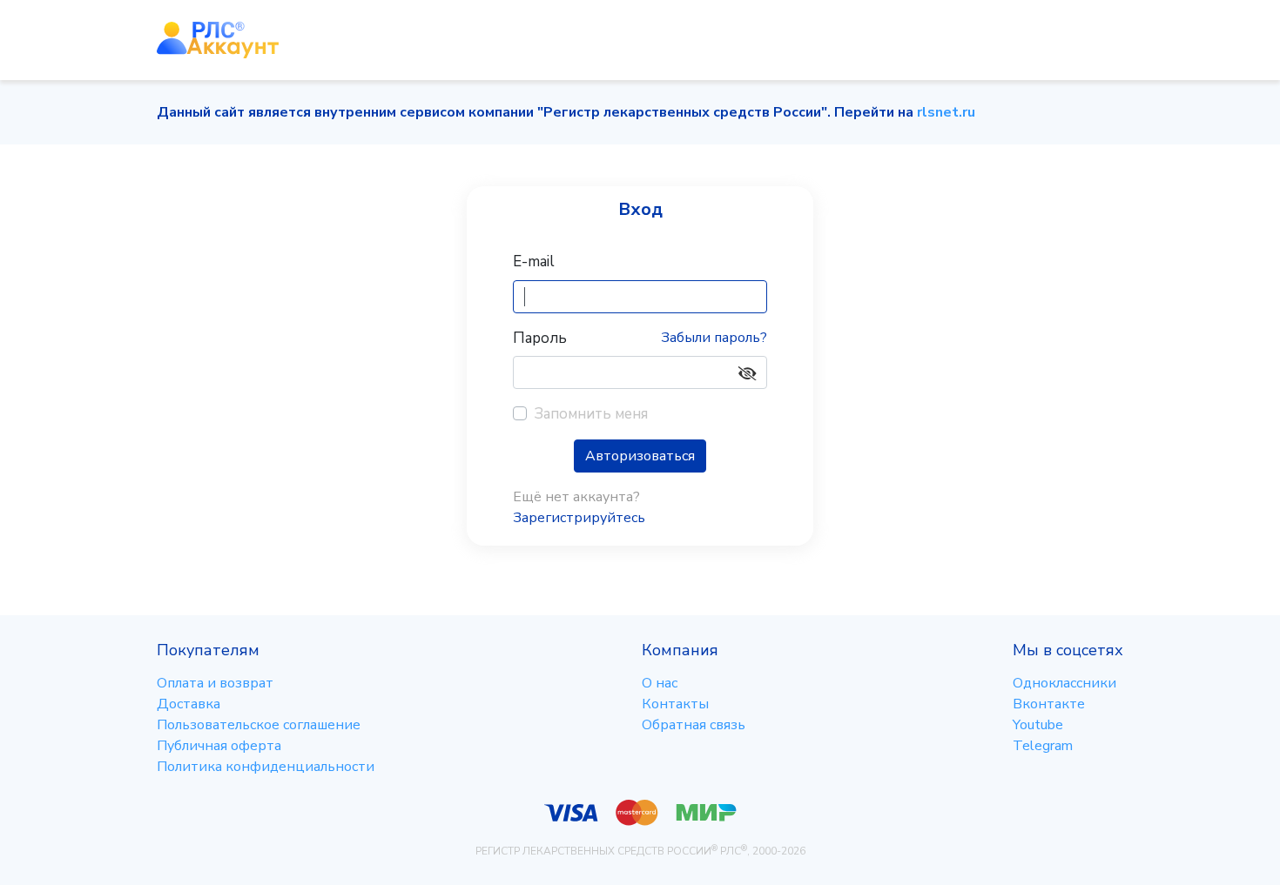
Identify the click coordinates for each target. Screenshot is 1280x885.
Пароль (540, 338)
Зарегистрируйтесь (579, 517)
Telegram (1043, 745)
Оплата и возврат (215, 683)
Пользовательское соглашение (258, 724)
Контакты (675, 704)
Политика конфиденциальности (265, 766)
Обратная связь (693, 724)
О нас (659, 683)
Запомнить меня (591, 414)
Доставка (188, 704)
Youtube (1038, 724)
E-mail (534, 261)
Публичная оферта (219, 745)
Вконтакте (1049, 704)
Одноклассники (1064, 683)
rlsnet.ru (946, 112)
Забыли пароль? (714, 337)
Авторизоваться (640, 456)
